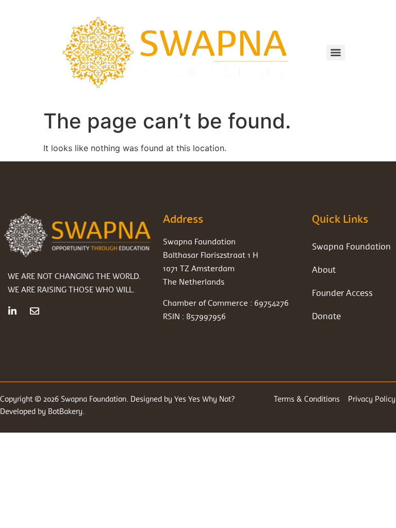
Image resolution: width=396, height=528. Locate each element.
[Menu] (335, 52)
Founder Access (342, 292)
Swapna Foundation (351, 246)
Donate (326, 315)
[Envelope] (34, 311)
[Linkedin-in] (12, 311)
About (324, 269)
